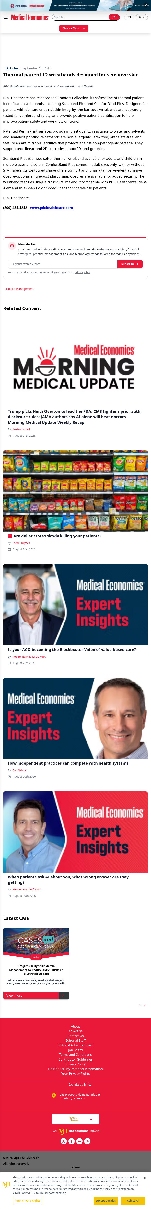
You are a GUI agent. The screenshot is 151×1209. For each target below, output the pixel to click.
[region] (75, 1190)
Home (75, 1167)
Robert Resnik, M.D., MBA (29, 656)
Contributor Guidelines (75, 1059)
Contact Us (75, 1036)
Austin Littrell (21, 429)
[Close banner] (146, 5)
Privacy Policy (75, 1064)
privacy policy (82, 272)
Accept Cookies (106, 1200)
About (75, 1026)
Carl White (19, 770)
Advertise (76, 1031)
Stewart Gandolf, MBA (26, 889)
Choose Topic (71, 28)
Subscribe (127, 264)
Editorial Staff (75, 1040)
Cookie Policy (57, 1192)
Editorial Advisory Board (75, 1045)
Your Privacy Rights (75, 1073)
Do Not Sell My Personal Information (75, 1069)
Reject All (133, 1200)
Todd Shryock (21, 543)
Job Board (75, 1050)
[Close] (144, 1178)
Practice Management (19, 289)
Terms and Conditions (75, 1054)
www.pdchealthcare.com (51, 207)
